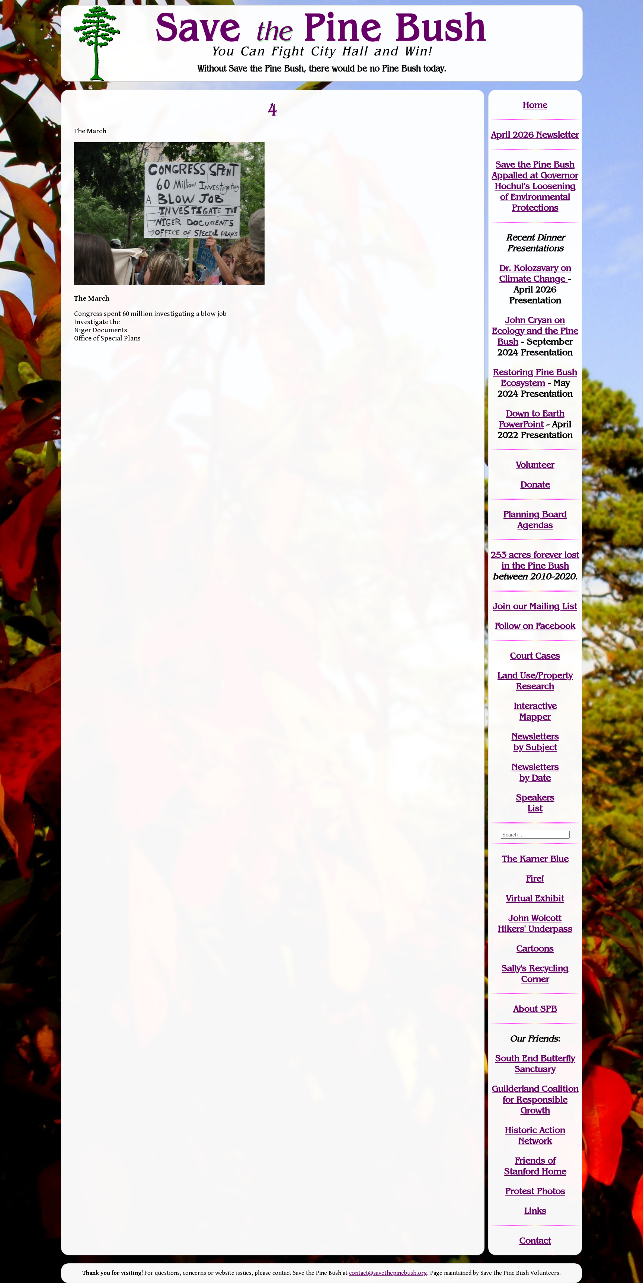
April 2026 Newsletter (535, 134)
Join (502, 606)
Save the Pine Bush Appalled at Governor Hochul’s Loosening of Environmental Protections (535, 186)
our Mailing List (544, 606)
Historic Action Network (535, 1135)
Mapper (535, 716)
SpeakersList (535, 802)
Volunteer (535, 464)
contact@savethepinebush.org (388, 1273)
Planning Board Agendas (535, 519)
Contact (535, 1240)
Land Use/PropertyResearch (535, 680)
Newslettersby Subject (535, 741)
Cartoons (535, 948)
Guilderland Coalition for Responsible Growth (535, 1099)
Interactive (535, 705)
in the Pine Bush (541, 560)
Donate (535, 484)
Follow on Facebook (535, 625)
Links (535, 1210)
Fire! (535, 878)
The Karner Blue (535, 858)
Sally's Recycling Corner (535, 973)
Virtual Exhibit (535, 898)
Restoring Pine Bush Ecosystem (535, 377)
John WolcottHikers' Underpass (535, 923)
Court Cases (535, 655)
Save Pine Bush (322, 26)
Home (535, 104)
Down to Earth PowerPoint (531, 418)
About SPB (535, 1008)
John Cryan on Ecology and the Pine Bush (535, 330)
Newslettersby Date (535, 772)
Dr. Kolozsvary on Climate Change (535, 273)
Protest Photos (535, 1191)
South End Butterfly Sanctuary (535, 1063)
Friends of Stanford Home (535, 1166)
